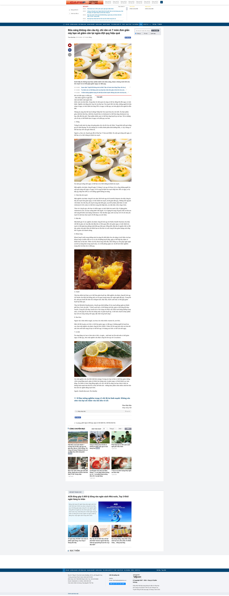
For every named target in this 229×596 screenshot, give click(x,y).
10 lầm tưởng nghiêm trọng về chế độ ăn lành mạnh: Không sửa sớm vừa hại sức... (104, 92)
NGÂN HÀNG (99, 24)
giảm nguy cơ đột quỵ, (87, 423)
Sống (90, 37)
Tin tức (146, 33)
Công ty (139, 33)
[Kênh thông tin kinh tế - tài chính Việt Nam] (84, 2)
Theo (102, 411)
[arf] (102, 413)
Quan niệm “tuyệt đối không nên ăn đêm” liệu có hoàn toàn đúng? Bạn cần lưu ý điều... (103, 87)
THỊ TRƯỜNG (135, 24)
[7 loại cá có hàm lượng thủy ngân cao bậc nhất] (121, 463)
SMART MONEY (106, 24)
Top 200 (163, 570)
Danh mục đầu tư (75, 13)
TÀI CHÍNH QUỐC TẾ (116, 24)
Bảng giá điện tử (74, 9)
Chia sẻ (128, 37)
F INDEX (159, 24)
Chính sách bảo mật (73, 593)
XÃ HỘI (67, 24)
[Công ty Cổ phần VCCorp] (147, 576)
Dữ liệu (154, 24)
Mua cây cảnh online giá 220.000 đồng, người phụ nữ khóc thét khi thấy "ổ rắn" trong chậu (78, 472)
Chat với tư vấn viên (118, 583)
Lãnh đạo (153, 33)
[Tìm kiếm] (155, 30)
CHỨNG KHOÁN (74, 24)
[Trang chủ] (64, 24)
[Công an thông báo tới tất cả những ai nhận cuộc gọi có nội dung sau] (100, 437)
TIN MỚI (99, 97)
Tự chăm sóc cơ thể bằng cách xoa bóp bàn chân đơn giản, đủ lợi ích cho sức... (103, 90)
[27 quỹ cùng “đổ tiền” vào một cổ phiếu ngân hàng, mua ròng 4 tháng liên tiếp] (78, 531)
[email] (70, 54)
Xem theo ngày (96, 429)
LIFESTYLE (145, 24)
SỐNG (140, 24)
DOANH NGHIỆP (91, 24)
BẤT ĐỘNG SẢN (82, 24)
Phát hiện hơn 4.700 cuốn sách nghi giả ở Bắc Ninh (120, 445)
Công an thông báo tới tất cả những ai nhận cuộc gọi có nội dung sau (99, 446)
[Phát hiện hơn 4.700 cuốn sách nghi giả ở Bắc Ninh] (121, 437)
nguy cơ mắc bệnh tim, (100, 423)
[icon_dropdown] (161, 2)
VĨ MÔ (123, 24)
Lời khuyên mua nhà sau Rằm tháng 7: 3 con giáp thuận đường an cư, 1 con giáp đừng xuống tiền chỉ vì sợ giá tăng (99, 473)
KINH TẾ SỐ (128, 24)
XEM (128, 428)
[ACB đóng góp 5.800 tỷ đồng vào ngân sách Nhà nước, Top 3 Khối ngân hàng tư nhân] (114, 512)
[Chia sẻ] (70, 50)
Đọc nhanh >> (121, 6)
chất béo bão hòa (110, 423)
